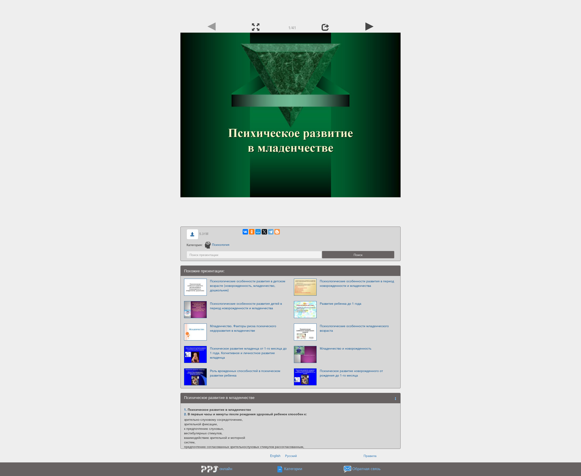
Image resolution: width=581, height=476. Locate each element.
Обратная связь (366, 468)
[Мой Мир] (258, 231)
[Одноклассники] (251, 231)
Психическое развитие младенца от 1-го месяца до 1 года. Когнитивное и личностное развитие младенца (248, 353)
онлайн (225, 468)
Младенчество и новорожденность (345, 348)
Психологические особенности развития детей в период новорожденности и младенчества (246, 305)
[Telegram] (270, 231)
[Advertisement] (290, 10)
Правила (370, 455)
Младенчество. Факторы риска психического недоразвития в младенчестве (243, 328)
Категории (293, 468)
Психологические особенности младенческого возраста (354, 328)
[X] (264, 231)
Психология (220, 244)
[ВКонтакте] (245, 231)
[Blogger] (277, 231)
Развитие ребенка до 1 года (340, 303)
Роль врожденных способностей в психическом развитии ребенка (245, 372)
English (275, 455)
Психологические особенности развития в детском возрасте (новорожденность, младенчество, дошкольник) (247, 285)
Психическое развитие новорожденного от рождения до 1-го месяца (351, 372)
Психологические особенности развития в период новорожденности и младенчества (357, 283)
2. (185, 414)
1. (185, 409)
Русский (291, 455)
